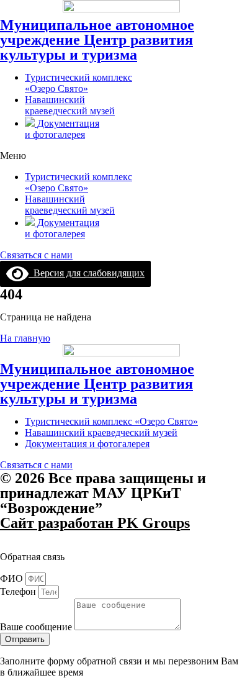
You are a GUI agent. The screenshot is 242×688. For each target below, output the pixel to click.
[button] (121, 155)
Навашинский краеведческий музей (70, 105)
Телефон (19, 591)
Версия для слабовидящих (87, 273)
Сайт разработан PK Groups (95, 523)
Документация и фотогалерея (62, 129)
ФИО (12, 578)
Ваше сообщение (37, 627)
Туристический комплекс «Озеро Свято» (78, 83)
